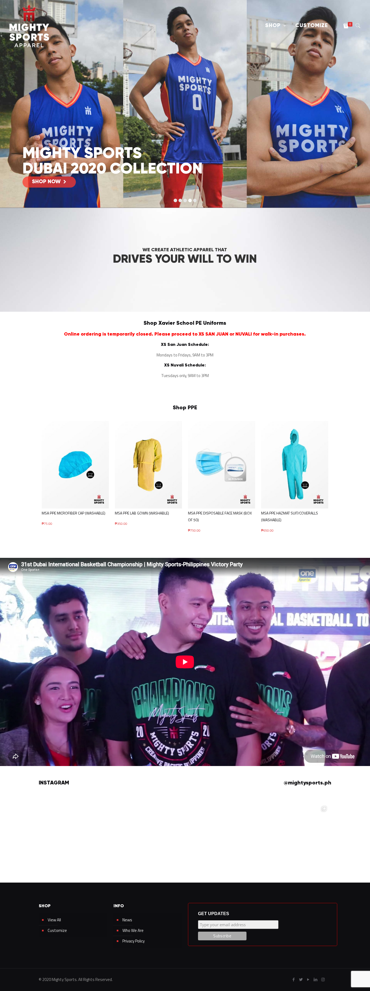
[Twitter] (301, 979)
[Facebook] (294, 979)
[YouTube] (308, 979)
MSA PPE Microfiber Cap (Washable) (73, 513)
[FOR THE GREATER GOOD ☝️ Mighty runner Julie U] (69, 832)
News (127, 920)
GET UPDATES (213, 913)
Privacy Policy (133, 941)
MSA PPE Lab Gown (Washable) (142, 513)
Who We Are (133, 930)
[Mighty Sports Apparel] (29, 26)
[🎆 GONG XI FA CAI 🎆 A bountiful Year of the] (185, 832)
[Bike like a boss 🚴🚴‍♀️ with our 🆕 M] (301, 832)
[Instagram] (323, 979)
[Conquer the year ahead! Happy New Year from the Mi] (243, 832)
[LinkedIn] (316, 979)
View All (54, 920)
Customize (57, 930)
